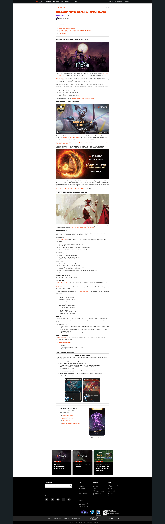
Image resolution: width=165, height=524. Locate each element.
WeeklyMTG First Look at (75, 30)
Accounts (127, 1)
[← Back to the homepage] (40, 1)
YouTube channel (69, 422)
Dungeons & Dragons (84, 503)
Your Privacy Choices (103, 519)
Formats (81, 490)
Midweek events (61, 239)
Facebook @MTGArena (67, 417)
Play (62, 1)
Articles (80, 485)
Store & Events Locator (113, 490)
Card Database (119, 1)
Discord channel (71, 423)
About (94, 485)
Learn (67, 1)
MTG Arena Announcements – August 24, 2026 (61, 468)
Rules (80, 491)
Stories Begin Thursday (69, 32)
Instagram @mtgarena (67, 418)
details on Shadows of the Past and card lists (83, 98)
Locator (111, 1)
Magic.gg (110, 488)
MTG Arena (56, 1)
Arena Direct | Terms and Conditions (82, 468)
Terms (49, 518)
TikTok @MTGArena (67, 420)
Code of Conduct (58, 518)
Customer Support (76, 518)
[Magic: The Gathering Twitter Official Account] (52, 499)
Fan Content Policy (85, 519)
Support (95, 490)
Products (48, 1)
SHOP (72, 1)
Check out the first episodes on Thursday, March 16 (83, 227)
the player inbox (83, 291)
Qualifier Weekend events (62, 287)
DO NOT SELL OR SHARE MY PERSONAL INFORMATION (94, 518)
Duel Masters (82, 504)
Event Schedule (62, 33)
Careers (95, 488)
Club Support (82, 486)
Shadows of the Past (61, 78)
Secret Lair (110, 493)
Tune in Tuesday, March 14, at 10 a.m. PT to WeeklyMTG (70, 188)
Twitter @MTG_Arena (67, 415)
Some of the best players (72, 137)
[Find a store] (70, 486)
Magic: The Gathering (113, 485)
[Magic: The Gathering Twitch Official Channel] (58, 499)
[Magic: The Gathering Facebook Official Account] (46, 499)
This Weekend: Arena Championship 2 (68, 28)
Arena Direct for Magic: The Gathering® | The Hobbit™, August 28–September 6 (103, 468)
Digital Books (82, 488)
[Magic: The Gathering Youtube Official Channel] (63, 499)
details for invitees (86, 142)
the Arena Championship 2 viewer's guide (71, 142)
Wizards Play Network (98, 491)
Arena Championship (63, 337)
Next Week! (70, 27)
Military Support (83, 493)
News (76, 1)
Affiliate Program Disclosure (97, 494)
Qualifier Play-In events (61, 282)
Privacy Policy (67, 518)
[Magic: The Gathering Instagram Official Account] (69, 499)
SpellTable (110, 495)
